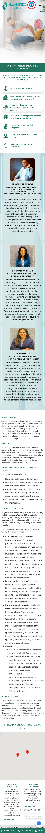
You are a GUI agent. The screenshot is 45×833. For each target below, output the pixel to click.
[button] (17, 755)
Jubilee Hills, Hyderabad (12, 785)
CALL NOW (25, 831)
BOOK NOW (8, 831)
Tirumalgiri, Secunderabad (33, 785)
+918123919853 (8, 820)
